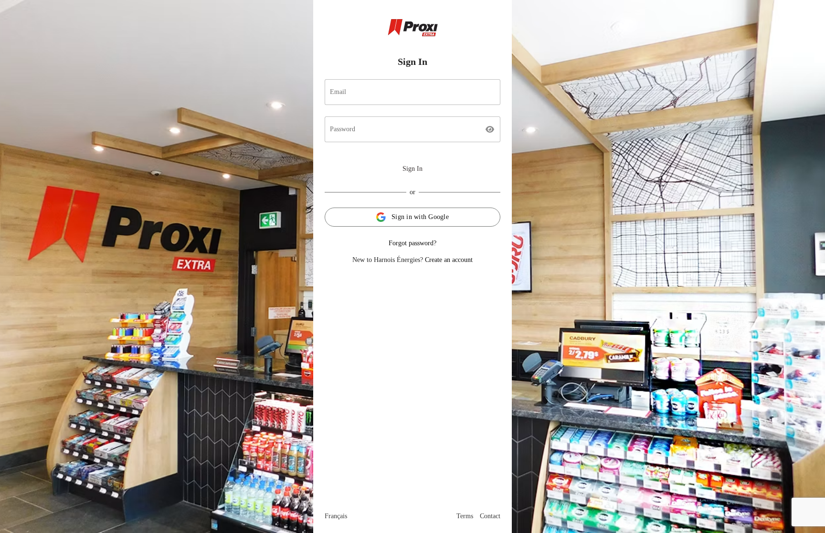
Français (336, 516)
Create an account (449, 259)
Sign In (412, 168)
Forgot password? (412, 243)
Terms (464, 516)
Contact (490, 516)
